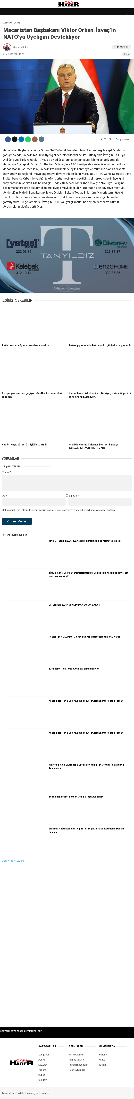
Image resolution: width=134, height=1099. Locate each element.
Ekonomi (10, 33)
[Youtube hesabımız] (74, 1093)
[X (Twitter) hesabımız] (37, 1093)
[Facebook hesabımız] (19, 1093)
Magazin (10, 53)
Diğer (8, 79)
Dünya (8, 27)
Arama (100, 16)
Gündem (9, 40)
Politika (10, 66)
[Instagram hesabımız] (56, 1093)
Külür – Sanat (13, 46)
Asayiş (9, 73)
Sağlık (9, 60)
